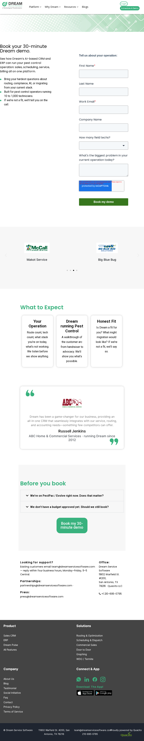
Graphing (81, 654)
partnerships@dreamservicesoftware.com (46, 585)
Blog (6, 683)
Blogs (85, 6)
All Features (10, 649)
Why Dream (52, 6)
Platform (34, 6)
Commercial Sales (86, 644)
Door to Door (83, 649)
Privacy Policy (12, 706)
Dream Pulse (11, 644)
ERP (6, 640)
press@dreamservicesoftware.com (41, 596)
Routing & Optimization (89, 635)
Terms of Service (13, 711)
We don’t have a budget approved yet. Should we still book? (69, 507)
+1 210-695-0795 (112, 594)
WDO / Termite (84, 658)
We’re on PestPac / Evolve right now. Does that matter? (67, 495)
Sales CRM (10, 635)
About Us (9, 678)
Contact (8, 702)
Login (123, 3)
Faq (6, 697)
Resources (70, 6)
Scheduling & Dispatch (89, 640)
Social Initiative (12, 692)
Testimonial (10, 688)
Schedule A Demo (129, 8)
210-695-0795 (90, 734)
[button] (6, 255)
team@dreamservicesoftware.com (73, 566)
